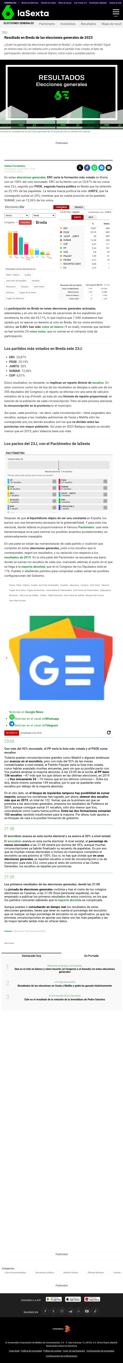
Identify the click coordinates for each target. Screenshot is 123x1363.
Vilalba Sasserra (55, 595)
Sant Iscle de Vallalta (28, 595)
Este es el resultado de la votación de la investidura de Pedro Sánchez (65, 999)
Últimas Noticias (96, 1272)
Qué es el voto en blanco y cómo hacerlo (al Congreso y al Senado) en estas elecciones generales (65, 970)
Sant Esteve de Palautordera (85, 590)
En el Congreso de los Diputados (65, 995)
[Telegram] (101, 167)
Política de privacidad (31, 1351)
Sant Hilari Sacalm (17, 600)
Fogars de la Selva (27, 292)
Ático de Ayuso (64, 3)
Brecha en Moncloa (30, 3)
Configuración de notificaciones (61, 1356)
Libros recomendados (15, 1272)
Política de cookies (52, 1351)
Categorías (8, 1268)
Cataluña (25, 222)
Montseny (13, 595)
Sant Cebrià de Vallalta (74, 595)
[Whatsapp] (94, 167)
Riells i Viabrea (12, 275)
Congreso (9, 222)
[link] (54, 1299)
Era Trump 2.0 (80, 3)
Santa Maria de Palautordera (59, 590)
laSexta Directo (70, 1272)
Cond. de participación (74, 1351)
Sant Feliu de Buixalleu (16, 281)
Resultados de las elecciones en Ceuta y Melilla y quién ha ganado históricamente (65, 985)
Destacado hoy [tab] (31, 955)
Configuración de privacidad (100, 1351)
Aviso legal (14, 1351)
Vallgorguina (105, 590)
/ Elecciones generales (35, 931)
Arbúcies (10, 292)
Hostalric (36, 281)
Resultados (88, 24)
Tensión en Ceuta (48, 3)
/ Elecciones (18, 931)
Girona (12, 585)
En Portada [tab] (91, 955)
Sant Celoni (39, 286)
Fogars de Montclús (15, 298)
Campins (25, 286)
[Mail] (109, 167)
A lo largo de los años (64, 982)
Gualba (28, 275)
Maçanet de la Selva (95, 595)
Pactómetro (47, 24)
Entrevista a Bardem (98, 3)
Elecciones (9, 943)
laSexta (8, 931)
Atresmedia (61, 1329)
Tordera (43, 595)
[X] (80, 167)
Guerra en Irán (116, 3)
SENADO (79, 207)
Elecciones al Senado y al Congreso (64, 965)
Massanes (11, 286)
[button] (114, 12)
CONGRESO (61, 207)
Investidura (68, 24)
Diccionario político (44, 1272)
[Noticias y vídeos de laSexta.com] (5, 12)
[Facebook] (87, 167)
